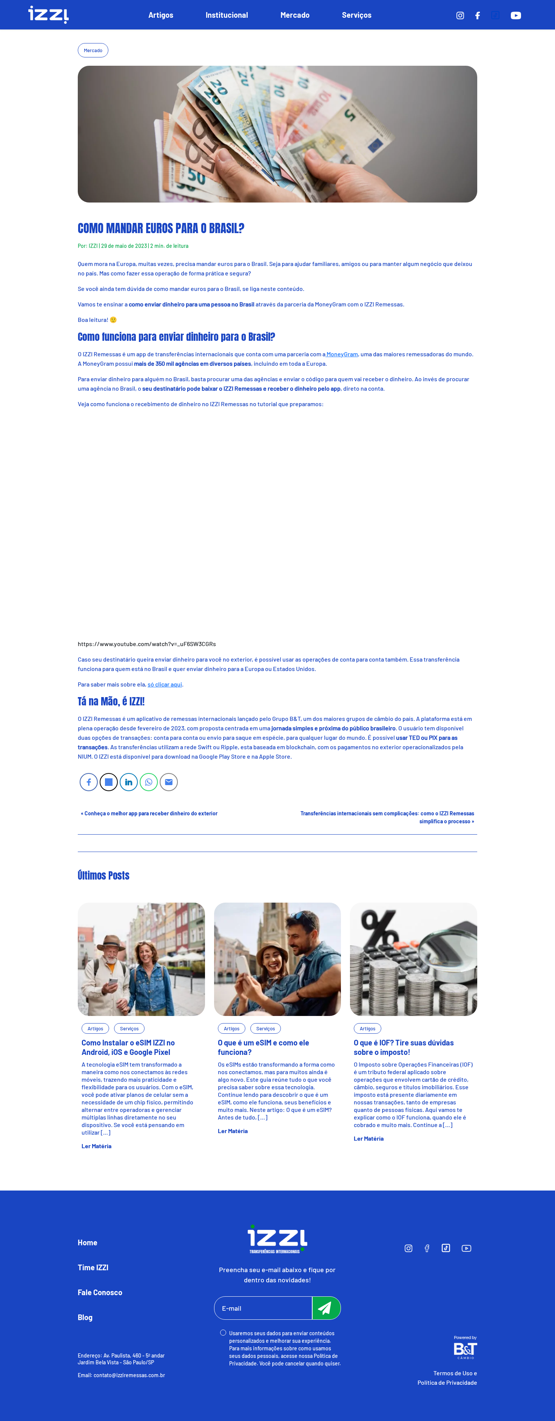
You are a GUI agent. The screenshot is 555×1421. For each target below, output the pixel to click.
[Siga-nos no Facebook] (477, 14)
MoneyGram (341, 353)
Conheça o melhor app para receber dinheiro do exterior (151, 813)
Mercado (295, 14)
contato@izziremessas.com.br (129, 1375)
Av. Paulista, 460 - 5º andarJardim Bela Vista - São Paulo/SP (121, 1358)
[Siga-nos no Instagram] (460, 14)
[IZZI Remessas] (48, 15)
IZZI (93, 246)
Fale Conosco (100, 1292)
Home (87, 1242)
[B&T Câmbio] (465, 1346)
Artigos (160, 14)
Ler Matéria (96, 1145)
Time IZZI (93, 1267)
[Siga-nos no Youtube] (516, 14)
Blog (85, 1317)
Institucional (227, 14)
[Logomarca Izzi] (277, 1238)
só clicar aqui (165, 684)
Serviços (357, 14)
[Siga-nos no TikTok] (495, 14)
